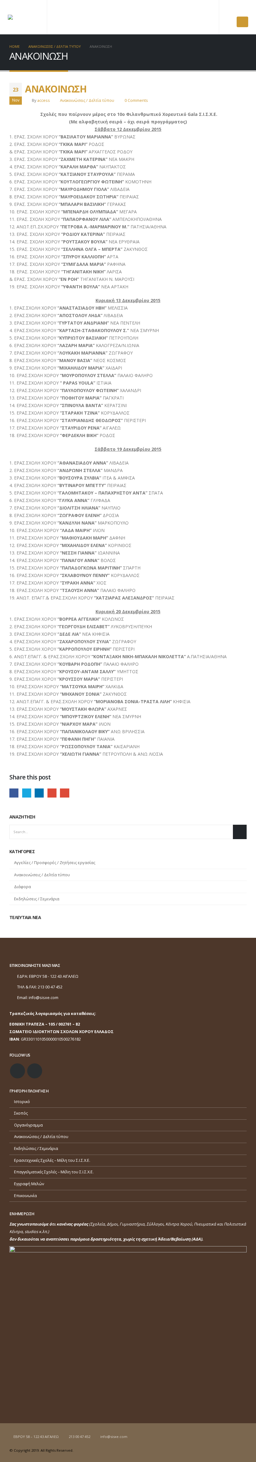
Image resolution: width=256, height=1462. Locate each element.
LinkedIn (39, 793)
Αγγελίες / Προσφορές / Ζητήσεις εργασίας (54, 862)
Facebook (13, 793)
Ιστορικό (22, 1101)
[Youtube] (243, 9)
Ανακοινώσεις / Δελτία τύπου (87, 100)
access (43, 100)
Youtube (34, 1070)
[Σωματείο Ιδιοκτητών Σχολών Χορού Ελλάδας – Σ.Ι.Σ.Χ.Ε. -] (23, 17)
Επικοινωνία (25, 1195)
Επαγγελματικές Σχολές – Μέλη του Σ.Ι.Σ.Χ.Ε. (54, 1172)
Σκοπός (21, 1113)
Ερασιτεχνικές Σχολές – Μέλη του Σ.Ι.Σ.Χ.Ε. (52, 1160)
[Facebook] (232, 9)
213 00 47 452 (79, 1436)
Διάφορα (22, 886)
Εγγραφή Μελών (29, 1183)
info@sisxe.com (43, 997)
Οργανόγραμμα (28, 1125)
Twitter (26, 793)
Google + (52, 793)
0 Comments (136, 100)
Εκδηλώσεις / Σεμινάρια (36, 899)
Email (64, 793)
